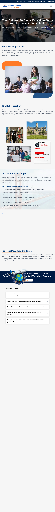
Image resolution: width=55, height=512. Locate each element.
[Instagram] (51, 1)
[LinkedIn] (53, 1)
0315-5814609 (21, 1)
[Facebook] (49, 1)
